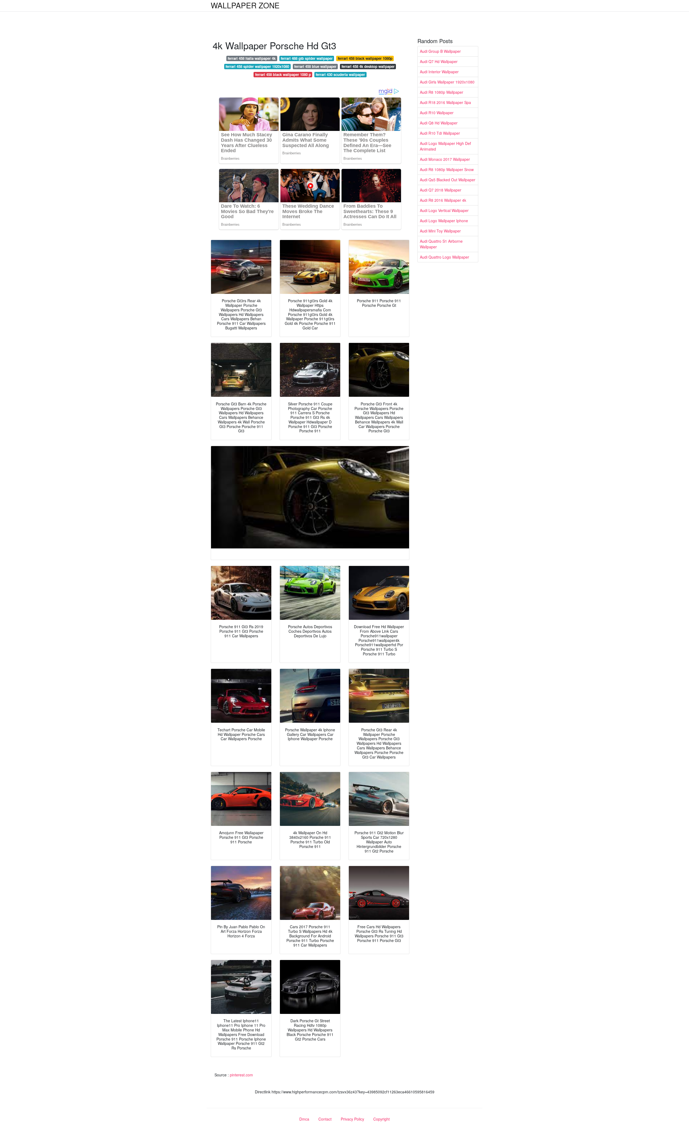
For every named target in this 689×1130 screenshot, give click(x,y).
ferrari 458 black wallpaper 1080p (365, 58)
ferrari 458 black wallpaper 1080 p (283, 74)
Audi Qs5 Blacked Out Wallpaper (447, 179)
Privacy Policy (352, 1119)
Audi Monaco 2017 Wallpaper (445, 159)
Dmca (304, 1119)
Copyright (381, 1119)
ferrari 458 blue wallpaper (315, 66)
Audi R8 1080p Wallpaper (441, 92)
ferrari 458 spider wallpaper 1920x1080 (257, 66)
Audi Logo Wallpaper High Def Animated (445, 146)
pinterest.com (241, 1074)
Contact (325, 1119)
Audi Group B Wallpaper (440, 51)
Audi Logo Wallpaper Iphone (444, 220)
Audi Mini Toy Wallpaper (440, 231)
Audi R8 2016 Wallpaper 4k (443, 200)
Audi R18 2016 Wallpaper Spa (445, 102)
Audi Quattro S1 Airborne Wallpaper (441, 243)
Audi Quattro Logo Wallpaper (444, 257)
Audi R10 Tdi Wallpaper (440, 133)
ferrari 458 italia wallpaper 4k (252, 58)
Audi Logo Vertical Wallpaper (444, 210)
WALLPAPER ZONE (245, 5)
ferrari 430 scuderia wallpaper (340, 74)
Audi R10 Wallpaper (437, 112)
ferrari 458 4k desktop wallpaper (368, 66)
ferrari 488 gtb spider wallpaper (307, 58)
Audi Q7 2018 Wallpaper (440, 190)
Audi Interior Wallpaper (439, 71)
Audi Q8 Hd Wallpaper (439, 123)
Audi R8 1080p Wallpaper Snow (447, 169)
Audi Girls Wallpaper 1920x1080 (447, 82)
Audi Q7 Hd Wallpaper (439, 61)
